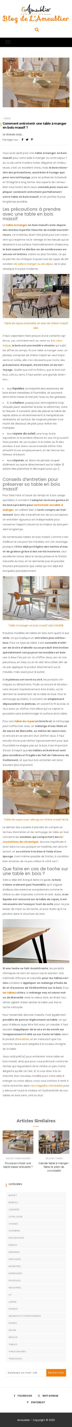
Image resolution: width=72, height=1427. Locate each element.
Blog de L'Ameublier (36, 18)
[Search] (37, 29)
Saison (13, 1323)
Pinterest (38, 1402)
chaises (13, 1223)
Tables (7, 118)
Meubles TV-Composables (25, 1316)
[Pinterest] (32, 140)
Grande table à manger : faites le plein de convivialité (54, 1166)
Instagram (50, 1395)
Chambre (14, 1230)
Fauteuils (14, 1280)
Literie (13, 1301)
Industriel (15, 1287)
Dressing (14, 1252)
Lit (10, 1294)
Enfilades (15, 1259)
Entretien (15, 1266)
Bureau (13, 1202)
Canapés (14, 1209)
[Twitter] (27, 140)
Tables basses (22, 1158)
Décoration (16, 1237)
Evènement (15, 1273)
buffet (13, 1195)
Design (13, 1245)
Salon (9, 1158)
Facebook (25, 1395)
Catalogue (16, 1216)
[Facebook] (22, 140)
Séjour (50, 1158)
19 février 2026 (12, 134)
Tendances (15, 1358)
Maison (13, 1308)
